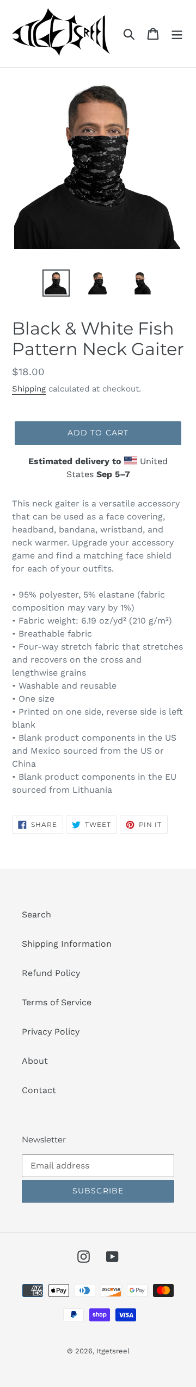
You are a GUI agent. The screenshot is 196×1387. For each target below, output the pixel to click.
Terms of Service (56, 1002)
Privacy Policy (50, 1031)
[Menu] (177, 34)
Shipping (29, 389)
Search (36, 914)
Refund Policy (51, 973)
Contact (39, 1090)
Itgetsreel (113, 1351)
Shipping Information (67, 944)
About (35, 1061)
